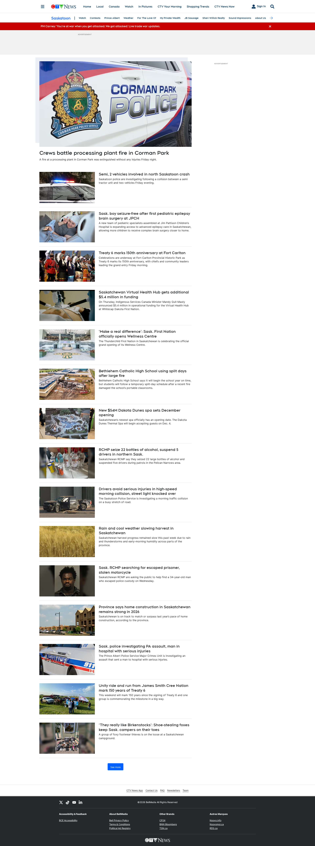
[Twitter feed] (61, 802)
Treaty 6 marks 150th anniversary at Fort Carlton (142, 253)
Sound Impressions (240, 18)
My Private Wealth (170, 18)
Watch (129, 6)
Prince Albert (112, 18)
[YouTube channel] (74, 802)
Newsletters (173, 790)
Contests (95, 18)
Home (87, 6)
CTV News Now (224, 6)
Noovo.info (215, 820)
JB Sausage (191, 18)
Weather (128, 18)
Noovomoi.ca (217, 824)
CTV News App (134, 790)
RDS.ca (214, 828)
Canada (114, 6)
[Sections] (42, 6)
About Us (260, 18)
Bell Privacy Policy (119, 820)
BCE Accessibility (68, 820)
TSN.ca (163, 828)
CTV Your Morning (169, 6)
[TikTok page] (68, 802)
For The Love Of (146, 18)
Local (100, 6)
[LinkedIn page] (81, 802)
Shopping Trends (198, 6)
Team (186, 790)
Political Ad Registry (120, 828)
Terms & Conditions (119, 824)
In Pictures (145, 6)
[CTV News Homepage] (63, 7)
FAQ (162, 790)
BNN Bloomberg (168, 824)
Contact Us (152, 790)
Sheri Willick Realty (213, 18)
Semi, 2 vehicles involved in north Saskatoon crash (144, 174)
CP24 (162, 820)
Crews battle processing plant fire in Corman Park (104, 153)
